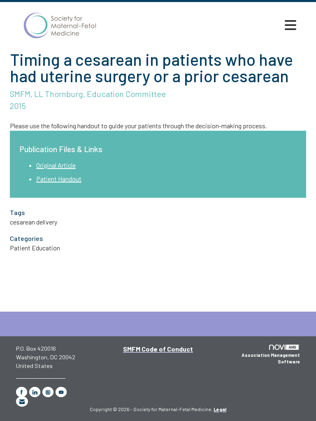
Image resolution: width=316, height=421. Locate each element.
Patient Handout (58, 179)
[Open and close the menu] (290, 25)
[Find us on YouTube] (61, 392)
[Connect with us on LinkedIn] (34, 392)
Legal (220, 409)
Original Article (56, 165)
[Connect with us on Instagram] (47, 392)
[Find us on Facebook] (21, 392)
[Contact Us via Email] (22, 401)
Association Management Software (271, 358)
